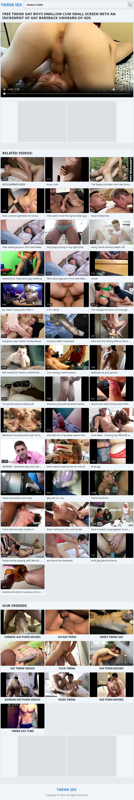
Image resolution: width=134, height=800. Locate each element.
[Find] (130, 5)
